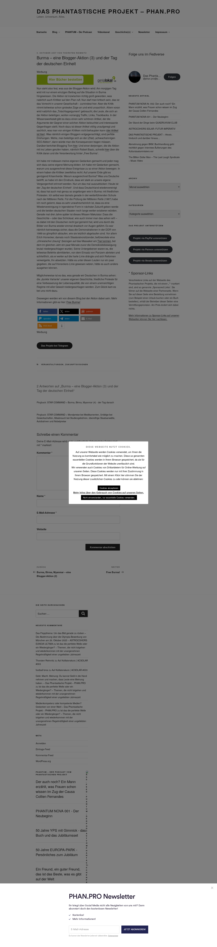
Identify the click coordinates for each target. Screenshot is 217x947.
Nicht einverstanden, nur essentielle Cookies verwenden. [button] (109, 497)
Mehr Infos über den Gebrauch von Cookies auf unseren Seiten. (108, 492)
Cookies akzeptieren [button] (109, 487)
